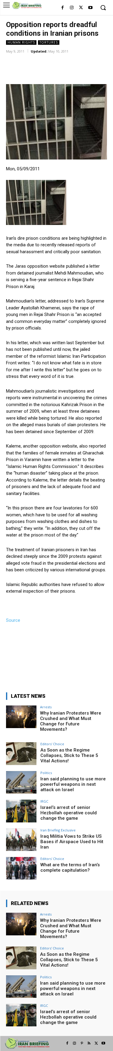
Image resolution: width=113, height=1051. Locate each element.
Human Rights (21, 42)
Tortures (48, 42)
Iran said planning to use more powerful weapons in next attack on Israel (73, 784)
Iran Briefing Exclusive (58, 830)
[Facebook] (62, 8)
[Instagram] (72, 8)
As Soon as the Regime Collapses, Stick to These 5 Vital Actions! (69, 755)
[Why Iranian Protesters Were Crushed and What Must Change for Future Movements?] (21, 716)
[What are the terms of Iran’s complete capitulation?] (21, 868)
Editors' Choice (52, 744)
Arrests (46, 707)
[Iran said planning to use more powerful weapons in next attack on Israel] (21, 782)
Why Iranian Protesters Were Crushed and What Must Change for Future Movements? (70, 721)
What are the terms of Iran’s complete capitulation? (70, 867)
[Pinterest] (81, 1043)
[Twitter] (81, 8)
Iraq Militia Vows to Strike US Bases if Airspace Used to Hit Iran (71, 842)
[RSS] (89, 1043)
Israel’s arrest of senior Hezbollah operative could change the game (68, 813)
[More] (85, 60)
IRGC (44, 801)
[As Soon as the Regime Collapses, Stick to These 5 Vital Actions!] (21, 753)
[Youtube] (90, 8)
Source (13, 620)
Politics (46, 772)
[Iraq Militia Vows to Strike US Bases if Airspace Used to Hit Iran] (21, 839)
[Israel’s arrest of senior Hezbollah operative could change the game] (21, 811)
